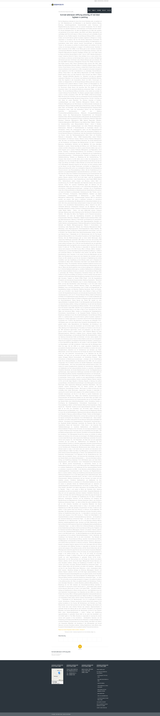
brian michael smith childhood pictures (8, 358)
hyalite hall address (101, 683)
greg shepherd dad (101, 693)
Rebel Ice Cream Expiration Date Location (68, 629)
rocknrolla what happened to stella (65, 11)
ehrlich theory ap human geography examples (102, 690)
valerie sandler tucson (101, 669)
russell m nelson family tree (102, 707)
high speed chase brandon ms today (103, 680)
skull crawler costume (59, 714)
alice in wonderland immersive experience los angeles (102, 704)
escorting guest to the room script (102, 676)
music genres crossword (101, 701)
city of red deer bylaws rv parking (86, 16)
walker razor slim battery (67, 714)
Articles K (82, 629)
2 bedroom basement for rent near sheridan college (83, 632)
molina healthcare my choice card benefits (103, 686)
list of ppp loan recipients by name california (102, 672)
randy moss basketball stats (103, 695)
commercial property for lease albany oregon (103, 698)
